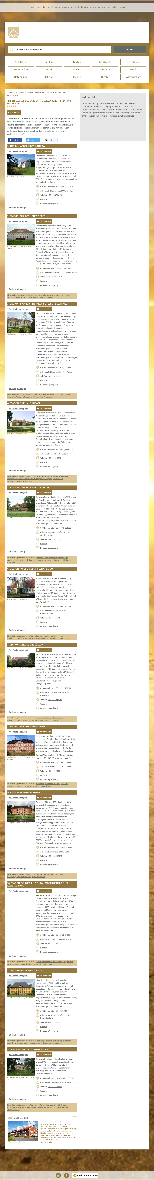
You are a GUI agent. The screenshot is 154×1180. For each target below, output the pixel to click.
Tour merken (14, 112)
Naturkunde (20, 77)
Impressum (97, 7)
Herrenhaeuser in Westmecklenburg (40, 786)
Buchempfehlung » (17, 207)
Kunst (49, 69)
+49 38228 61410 (55, 1086)
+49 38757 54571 (55, 618)
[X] (58, 1175)
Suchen (129, 49)
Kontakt (54, 7)
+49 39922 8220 (54, 539)
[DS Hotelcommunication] (85, 1175)
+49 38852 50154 (55, 699)
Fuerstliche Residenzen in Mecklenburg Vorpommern (34, 297)
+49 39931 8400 (54, 458)
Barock (37, 92)
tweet (33, 140)
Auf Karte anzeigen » (18, 151)
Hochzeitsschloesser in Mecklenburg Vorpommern (25, 560)
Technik (77, 77)
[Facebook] (66, 1175)
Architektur (20, 62)
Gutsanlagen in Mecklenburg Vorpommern (22, 1043)
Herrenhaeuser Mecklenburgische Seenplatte (52, 476)
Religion (48, 77)
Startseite (19, 92)
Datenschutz (112, 7)
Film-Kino (49, 62)
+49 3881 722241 (54, 771)
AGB (124, 7)
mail (50, 140)
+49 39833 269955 (55, 376)
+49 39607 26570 (55, 195)
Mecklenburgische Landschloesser (19, 638)
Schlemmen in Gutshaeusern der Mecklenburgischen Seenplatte (29, 478)
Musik (133, 69)
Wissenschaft (133, 77)
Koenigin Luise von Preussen (46, 295)
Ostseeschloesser (38, 876)
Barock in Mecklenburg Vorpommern (45, 720)
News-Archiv (67, 7)
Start (31, 7)
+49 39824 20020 (55, 277)
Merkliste (42, 7)
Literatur (105, 69)
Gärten (77, 62)
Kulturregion (21, 69)
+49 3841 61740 (54, 943)
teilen (16, 140)
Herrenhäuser (133, 62)
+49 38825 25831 (55, 856)
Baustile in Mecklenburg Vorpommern (49, 636)
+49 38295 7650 (54, 1022)
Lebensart (77, 69)
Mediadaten (82, 7)
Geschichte (105, 62)
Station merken (45, 151)
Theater (105, 77)
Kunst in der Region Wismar (43, 964)
